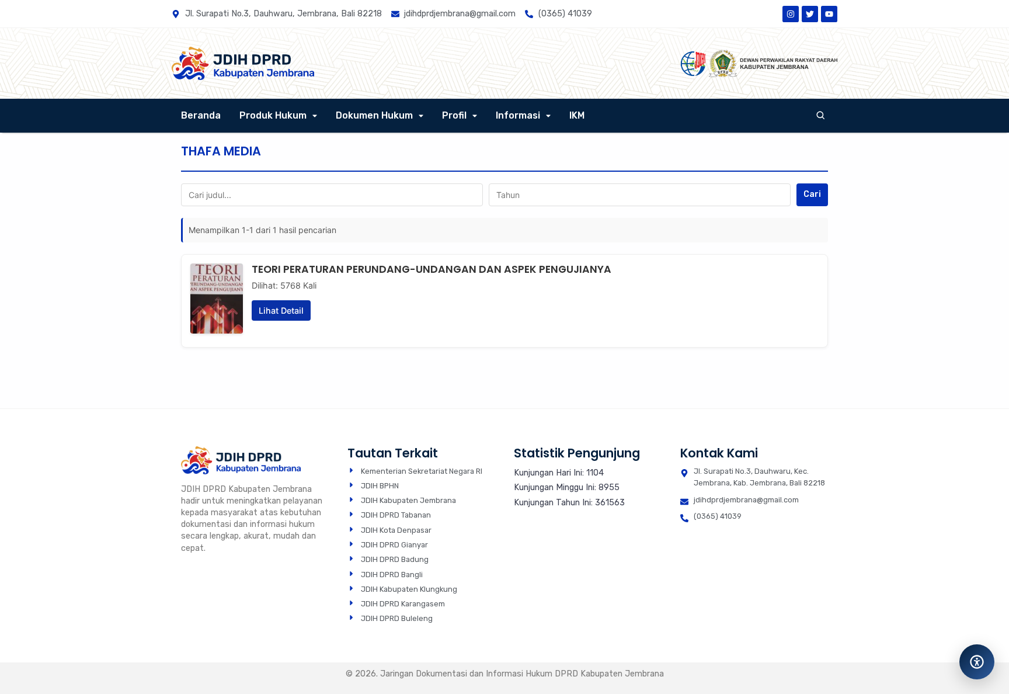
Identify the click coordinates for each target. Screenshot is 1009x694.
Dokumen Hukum (374, 115)
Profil (454, 115)
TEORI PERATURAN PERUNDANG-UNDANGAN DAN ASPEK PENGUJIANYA (431, 269)
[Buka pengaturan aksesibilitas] (976, 661)
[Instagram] (790, 14)
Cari (812, 194)
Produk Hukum (273, 115)
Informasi (518, 115)
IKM (576, 115)
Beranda (201, 115)
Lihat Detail (281, 310)
